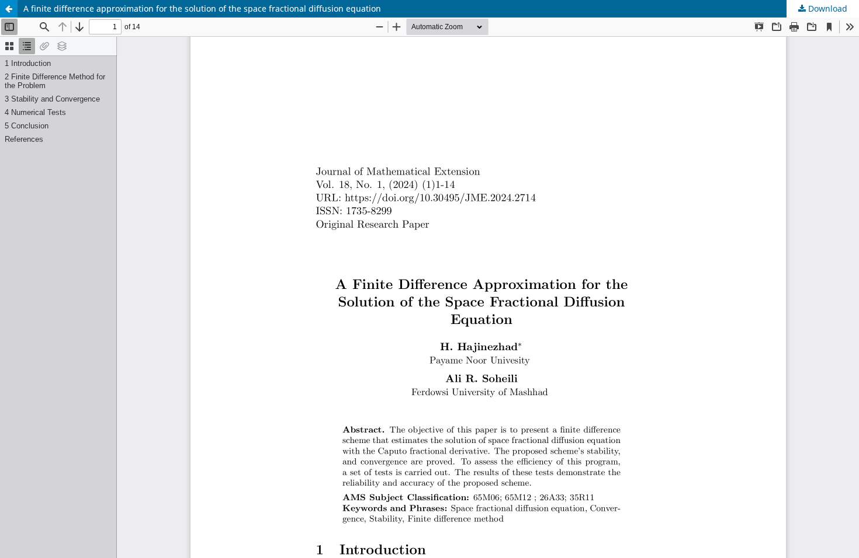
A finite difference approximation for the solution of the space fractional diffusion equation (202, 8)
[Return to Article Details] (9, 9)
